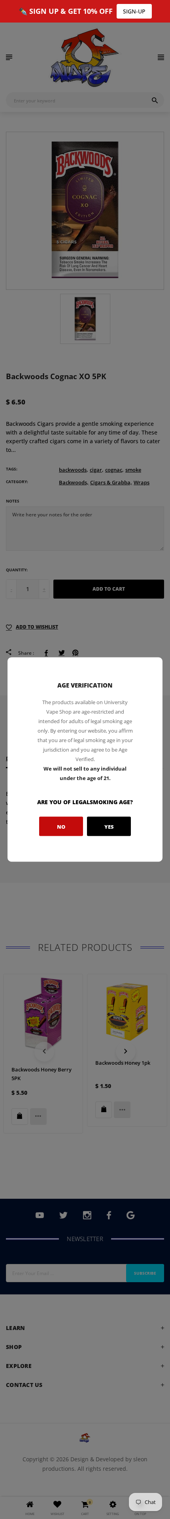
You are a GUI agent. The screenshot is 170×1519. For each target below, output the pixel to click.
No (61, 826)
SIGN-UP (134, 11)
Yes (109, 826)
